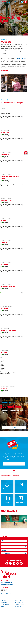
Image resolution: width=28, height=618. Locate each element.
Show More (4, 70)
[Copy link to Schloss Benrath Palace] (22, 117)
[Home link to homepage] (6, 2)
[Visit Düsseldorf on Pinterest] (17, 563)
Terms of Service (19, 604)
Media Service (5, 604)
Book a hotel (5, 540)
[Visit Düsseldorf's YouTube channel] (21, 563)
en (19, 2)
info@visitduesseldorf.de (7, 584)
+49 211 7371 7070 (6, 583)
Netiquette (18, 606)
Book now (14, 427)
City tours (4, 544)
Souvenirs (4, 602)
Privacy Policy (19, 600)
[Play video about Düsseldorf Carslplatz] (14, 83)
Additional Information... (7, 593)
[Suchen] (22, 2)
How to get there (6, 553)
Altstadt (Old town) (21, 58)
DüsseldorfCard (6, 547)
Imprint (3, 606)
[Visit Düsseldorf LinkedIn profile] (14, 563)
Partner (3, 600)
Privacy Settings (19, 602)
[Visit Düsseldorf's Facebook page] (6, 563)
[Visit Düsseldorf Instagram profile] (10, 563)
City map (4, 550)
